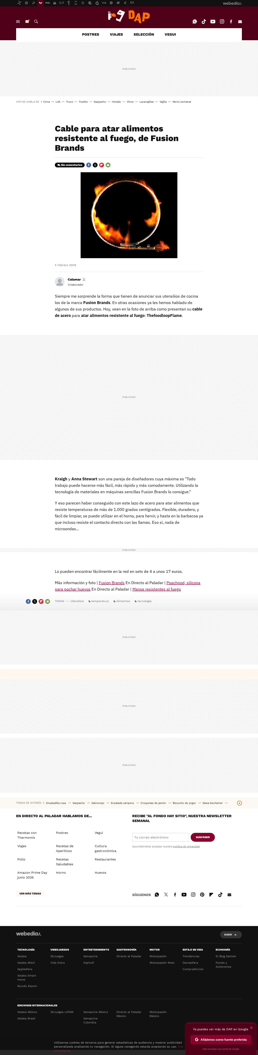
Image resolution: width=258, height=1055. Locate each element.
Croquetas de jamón (153, 802)
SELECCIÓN (144, 34)
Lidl (58, 101)
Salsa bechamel (213, 802)
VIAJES (116, 34)
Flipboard (101, 165)
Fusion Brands (112, 582)
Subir (228, 934)
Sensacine (90, 956)
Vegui (99, 833)
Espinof (88, 962)
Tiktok (204, 21)
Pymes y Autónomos (223, 964)
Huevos (100, 873)
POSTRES (90, 34)
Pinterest (202, 894)
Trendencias (191, 956)
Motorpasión (158, 956)
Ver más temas (30, 893)
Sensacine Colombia (90, 1020)
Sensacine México (95, 1012)
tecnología (144, 601)
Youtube (213, 21)
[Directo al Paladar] (129, 16)
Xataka (22, 956)
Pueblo (83, 101)
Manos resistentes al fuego (156, 589)
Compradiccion (193, 969)
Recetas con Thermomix (27, 835)
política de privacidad (186, 846)
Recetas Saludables (64, 861)
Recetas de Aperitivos (64, 848)
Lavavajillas (146, 101)
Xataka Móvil (26, 962)
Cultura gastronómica (105, 848)
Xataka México (27, 1012)
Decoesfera (190, 962)
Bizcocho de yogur (185, 802)
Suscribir (203, 837)
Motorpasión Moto (162, 962)
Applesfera (24, 969)
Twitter (95, 165)
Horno (61, 873)
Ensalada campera (123, 802)
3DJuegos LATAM (61, 1012)
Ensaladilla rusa (56, 802)
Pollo (21, 859)
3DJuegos (56, 956)
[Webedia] (28, 933)
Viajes (21, 846)
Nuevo (27, 21)
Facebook (231, 21)
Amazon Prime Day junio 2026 (32, 875)
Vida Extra (57, 962)
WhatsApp (194, 21)
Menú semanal (182, 101)
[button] (76, 279)
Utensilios (77, 601)
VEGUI (170, 34)
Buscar (36, 21)
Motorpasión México (158, 1014)
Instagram (222, 21)
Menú (18, 21)
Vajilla (163, 101)
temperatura (100, 601)
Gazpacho (100, 101)
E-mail (240, 21)
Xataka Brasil (26, 1018)
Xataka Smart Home (26, 977)
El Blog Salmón (226, 956)
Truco (69, 101)
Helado (116, 101)
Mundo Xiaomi (27, 986)
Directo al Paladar (129, 956)
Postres (62, 833)
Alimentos (123, 601)
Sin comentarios (71, 164)
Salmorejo (98, 802)
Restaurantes (105, 859)
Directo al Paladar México (129, 1014)
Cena (46, 101)
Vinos (130, 101)
